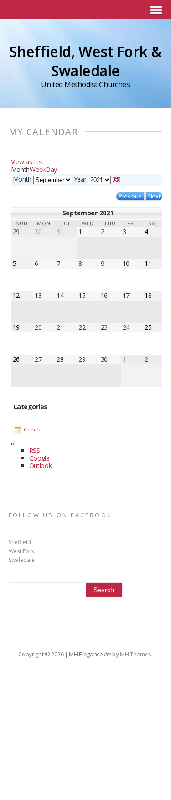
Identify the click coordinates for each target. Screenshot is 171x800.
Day (51, 169)
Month (22, 179)
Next (154, 196)
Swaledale (22, 560)
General (33, 429)
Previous (130, 196)
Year (80, 179)
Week (38, 169)
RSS (34, 450)
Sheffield (20, 542)
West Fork (21, 551)
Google (39, 458)
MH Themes (135, 654)
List (27, 161)
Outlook (40, 465)
